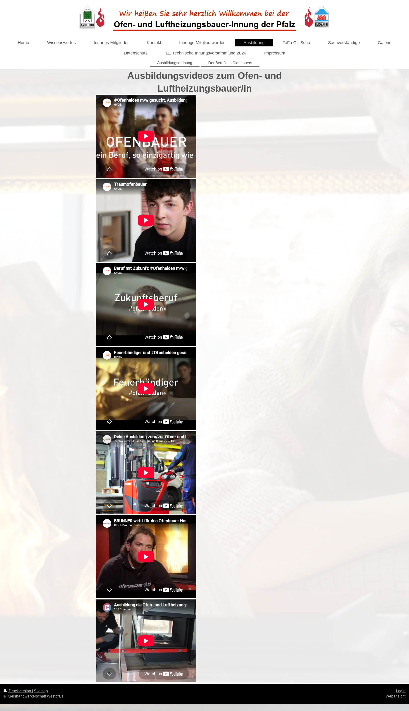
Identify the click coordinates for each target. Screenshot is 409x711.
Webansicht (395, 696)
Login (400, 691)
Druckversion (20, 691)
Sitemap (41, 691)
